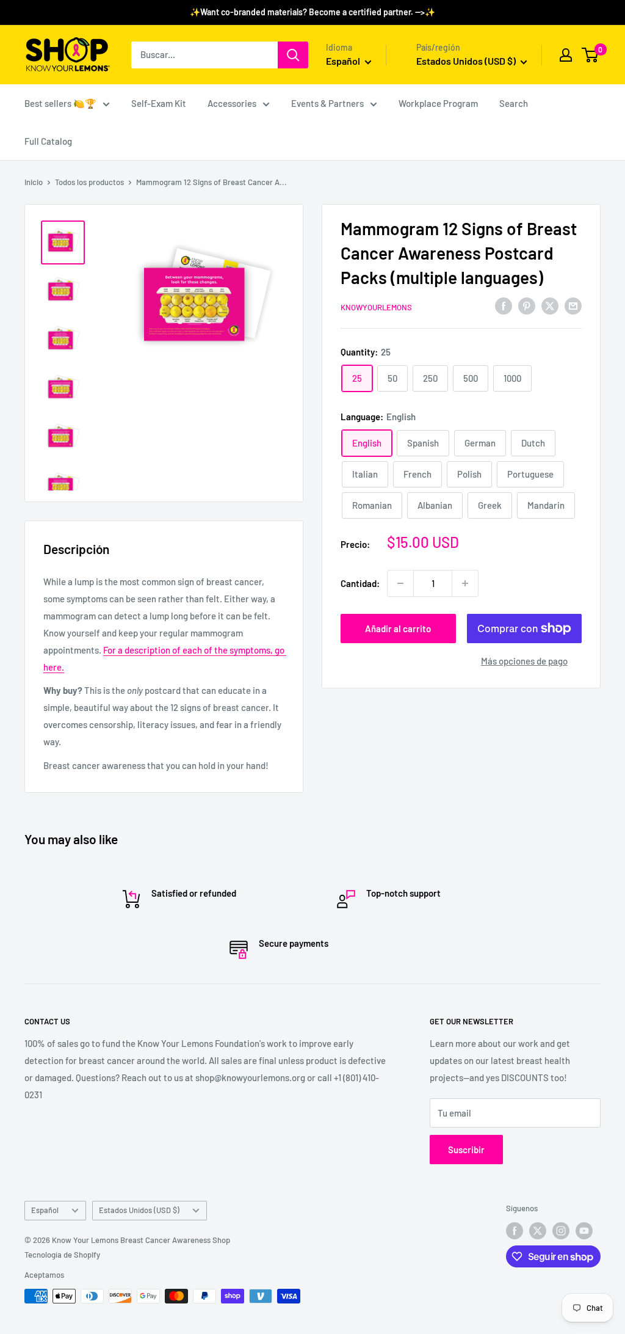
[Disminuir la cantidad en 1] (400, 583)
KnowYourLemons (376, 307)
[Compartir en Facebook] (503, 305)
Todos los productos (89, 182)
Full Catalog (48, 141)
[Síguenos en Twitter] (537, 1230)
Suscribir (466, 1149)
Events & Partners (327, 103)
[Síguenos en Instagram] (560, 1230)
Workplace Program (438, 103)
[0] (590, 55)
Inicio (33, 182)
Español (45, 1210)
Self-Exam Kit (158, 103)
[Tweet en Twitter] (549, 305)
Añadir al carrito (398, 628)
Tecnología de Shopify (62, 1254)
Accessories (232, 103)
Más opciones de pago (524, 660)
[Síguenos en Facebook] (514, 1230)
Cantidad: (360, 583)
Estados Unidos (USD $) (139, 1210)
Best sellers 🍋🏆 (60, 103)
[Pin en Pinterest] (526, 305)
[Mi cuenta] (566, 55)
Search (513, 103)
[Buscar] (293, 55)
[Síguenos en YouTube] (584, 1230)
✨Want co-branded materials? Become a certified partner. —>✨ (312, 12)
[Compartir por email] (573, 305)
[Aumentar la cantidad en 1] (465, 583)
